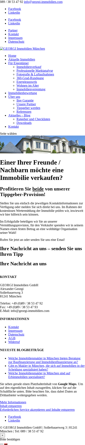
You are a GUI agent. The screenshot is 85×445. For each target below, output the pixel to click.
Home (12, 55)
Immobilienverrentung (31, 89)
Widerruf (14, 342)
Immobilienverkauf (29, 67)
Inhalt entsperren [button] (11, 406)
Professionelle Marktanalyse (35, 70)
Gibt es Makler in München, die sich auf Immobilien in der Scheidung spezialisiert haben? (46, 367)
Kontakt (13, 34)
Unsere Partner (26, 104)
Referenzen (24, 111)
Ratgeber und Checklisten (33, 119)
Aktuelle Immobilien (21, 59)
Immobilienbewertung (22, 93)
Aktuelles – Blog (19, 115)
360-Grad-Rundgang (30, 78)
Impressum (15, 38)
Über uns (14, 96)
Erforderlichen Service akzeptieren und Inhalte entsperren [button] (37, 409)
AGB (11, 338)
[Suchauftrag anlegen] (5, 444)
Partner (13, 30)
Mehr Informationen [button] (13, 402)
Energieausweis (27, 82)
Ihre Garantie (25, 100)
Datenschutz (16, 41)
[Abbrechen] (1, 444)
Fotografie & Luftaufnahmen (35, 74)
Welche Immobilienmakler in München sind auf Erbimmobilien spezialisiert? (39, 375)
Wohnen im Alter (28, 85)
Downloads (24, 123)
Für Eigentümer (18, 63)
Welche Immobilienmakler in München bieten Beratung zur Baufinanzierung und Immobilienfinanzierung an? (44, 360)
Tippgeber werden (28, 108)
